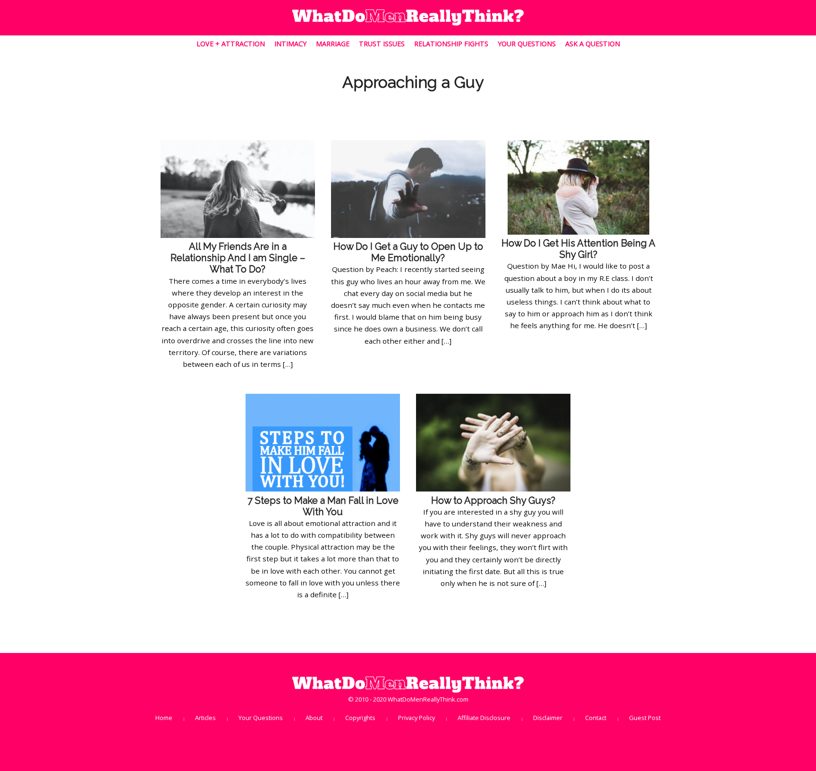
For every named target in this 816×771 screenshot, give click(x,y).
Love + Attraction (231, 43)
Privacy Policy (416, 717)
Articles (205, 717)
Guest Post (645, 717)
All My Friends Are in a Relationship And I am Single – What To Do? (237, 258)
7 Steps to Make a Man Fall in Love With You (323, 506)
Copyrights (360, 717)
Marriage (332, 43)
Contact (595, 717)
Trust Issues (382, 43)
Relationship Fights (451, 43)
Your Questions (527, 43)
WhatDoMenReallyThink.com (428, 699)
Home (163, 717)
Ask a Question (592, 43)
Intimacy (290, 43)
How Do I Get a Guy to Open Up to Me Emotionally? (408, 252)
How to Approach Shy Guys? (493, 500)
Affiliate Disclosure (484, 717)
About (314, 717)
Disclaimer (547, 717)
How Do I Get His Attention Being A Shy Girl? (578, 248)
